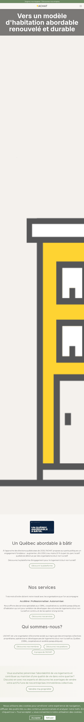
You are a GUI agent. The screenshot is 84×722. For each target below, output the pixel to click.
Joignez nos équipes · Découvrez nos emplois (42, 2)
